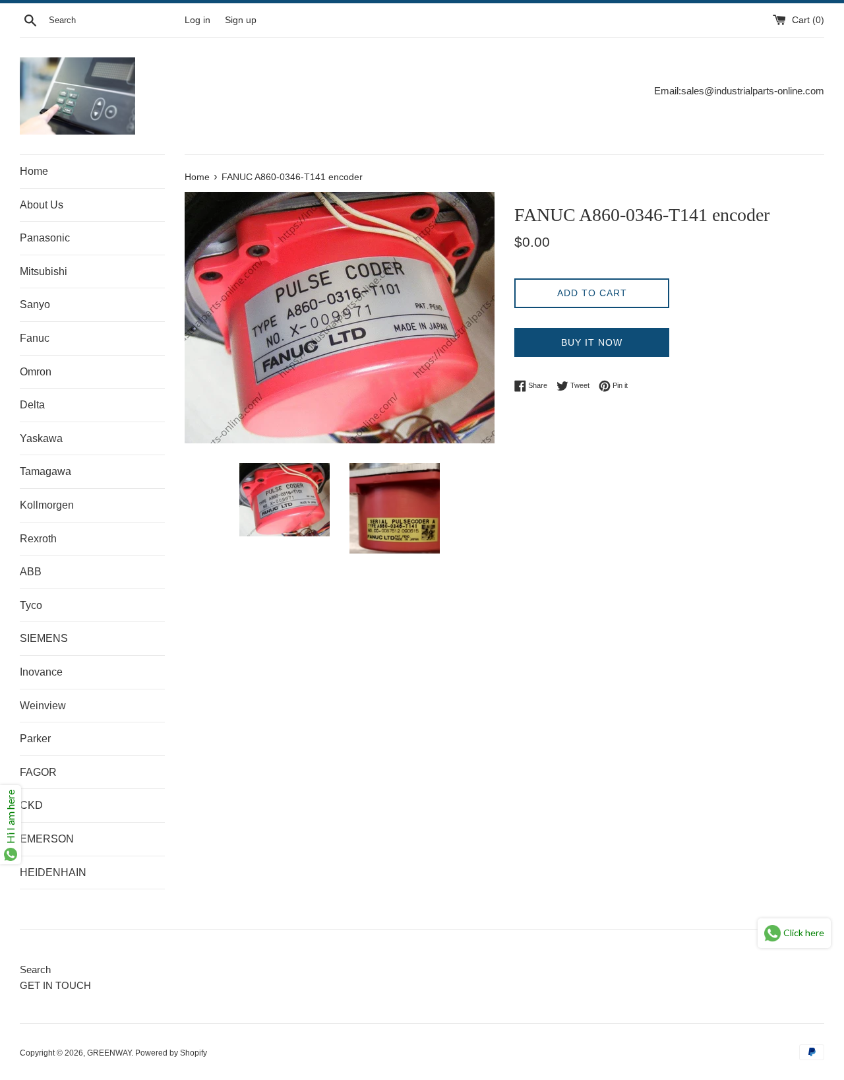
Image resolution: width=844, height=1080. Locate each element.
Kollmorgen (47, 505)
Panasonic (45, 237)
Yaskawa (41, 438)
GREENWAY (109, 1053)
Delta (32, 404)
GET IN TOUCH (55, 985)
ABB (31, 571)
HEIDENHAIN (53, 872)
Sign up (240, 20)
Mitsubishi (43, 271)
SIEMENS (44, 638)
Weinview (43, 705)
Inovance (41, 672)
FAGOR (38, 772)
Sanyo (35, 304)
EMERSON (47, 838)
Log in (197, 20)
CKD (31, 805)
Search (35, 969)
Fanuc (34, 338)
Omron (35, 371)
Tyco (31, 605)
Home (34, 171)
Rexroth (38, 538)
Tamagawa (45, 471)
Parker (35, 738)
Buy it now (591, 342)
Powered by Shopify (171, 1053)
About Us (41, 204)
